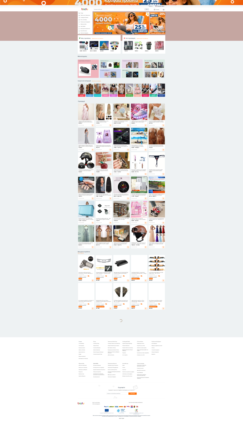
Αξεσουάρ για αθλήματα (83, 369)
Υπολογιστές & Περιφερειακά (113, 367)
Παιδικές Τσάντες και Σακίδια (127, 347)
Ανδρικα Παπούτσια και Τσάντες (113, 345)
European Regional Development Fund (106, 413)
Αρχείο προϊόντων (82, 352)
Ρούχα (81, 13)
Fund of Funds (121, 413)
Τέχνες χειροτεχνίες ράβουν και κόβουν (142, 350)
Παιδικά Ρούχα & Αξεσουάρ (127, 343)
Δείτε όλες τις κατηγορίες (96, 81)
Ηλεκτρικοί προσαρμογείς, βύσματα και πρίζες (114, 372)
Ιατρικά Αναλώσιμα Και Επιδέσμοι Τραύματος (143, 378)
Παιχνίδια (124, 352)
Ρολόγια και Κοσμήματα (84, 22)
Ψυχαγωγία (81, 371)
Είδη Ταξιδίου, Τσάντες (112, 347)
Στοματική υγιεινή (140, 368)
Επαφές (80, 354)
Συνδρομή (132, 393)
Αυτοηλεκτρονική (96, 376)
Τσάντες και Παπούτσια (84, 15)
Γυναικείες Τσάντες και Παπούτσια (114, 343)
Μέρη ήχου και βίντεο (111, 374)
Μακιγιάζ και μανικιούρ (141, 370)
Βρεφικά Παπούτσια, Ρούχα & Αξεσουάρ (127, 350)
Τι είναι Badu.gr (81, 343)
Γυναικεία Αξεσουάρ (96, 347)
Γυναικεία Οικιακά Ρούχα (97, 354)
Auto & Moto (82, 26)
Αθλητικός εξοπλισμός (83, 365)
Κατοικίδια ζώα (83, 30)
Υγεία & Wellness (140, 372)
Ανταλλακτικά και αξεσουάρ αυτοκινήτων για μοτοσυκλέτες (98, 374)
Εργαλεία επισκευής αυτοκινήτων (99, 369)
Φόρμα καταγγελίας (82, 356)
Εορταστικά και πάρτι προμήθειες (143, 352)
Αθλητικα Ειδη (82, 24)
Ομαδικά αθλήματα (82, 376)
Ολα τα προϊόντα (81, 253)
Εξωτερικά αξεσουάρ (97, 365)
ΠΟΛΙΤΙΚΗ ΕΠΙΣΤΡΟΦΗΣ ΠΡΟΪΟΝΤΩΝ (135, 402)
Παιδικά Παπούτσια (125, 345)
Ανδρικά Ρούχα (96, 345)
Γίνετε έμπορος (81, 345)
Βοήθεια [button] (150, 6)
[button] (159, 6)
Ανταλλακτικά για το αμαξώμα (98, 367)
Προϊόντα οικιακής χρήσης (141, 347)
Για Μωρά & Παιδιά (83, 17)
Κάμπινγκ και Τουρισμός (83, 367)
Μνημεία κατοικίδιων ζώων (127, 376)
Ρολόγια (153, 347)
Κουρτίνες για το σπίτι (141, 345)
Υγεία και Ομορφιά (83, 33)
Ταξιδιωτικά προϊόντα (97, 371)
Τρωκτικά (124, 369)
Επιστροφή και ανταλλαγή (83, 358)
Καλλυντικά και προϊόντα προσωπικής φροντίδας (141, 375)
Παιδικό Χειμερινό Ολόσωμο (98, 352)
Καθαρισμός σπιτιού (140, 343)
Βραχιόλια (153, 354)
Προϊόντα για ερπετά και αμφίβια (128, 371)
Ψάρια (123, 365)
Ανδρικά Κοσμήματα (155, 352)
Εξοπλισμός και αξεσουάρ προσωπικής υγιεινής (141, 366)
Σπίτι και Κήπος (83, 19)
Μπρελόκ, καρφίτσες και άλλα (157, 345)
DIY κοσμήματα (154, 343)
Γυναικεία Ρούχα (96, 343)
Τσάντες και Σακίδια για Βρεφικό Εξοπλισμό (113, 352)
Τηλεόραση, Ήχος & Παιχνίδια (113, 365)
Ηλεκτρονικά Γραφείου (112, 376)
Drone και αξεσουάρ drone (112, 369)
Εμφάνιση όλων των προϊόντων (97, 38)
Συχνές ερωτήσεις (82, 347)
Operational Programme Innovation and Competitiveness (136, 413)
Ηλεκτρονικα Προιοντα (84, 28)
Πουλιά (123, 367)
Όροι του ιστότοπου (96, 402)
